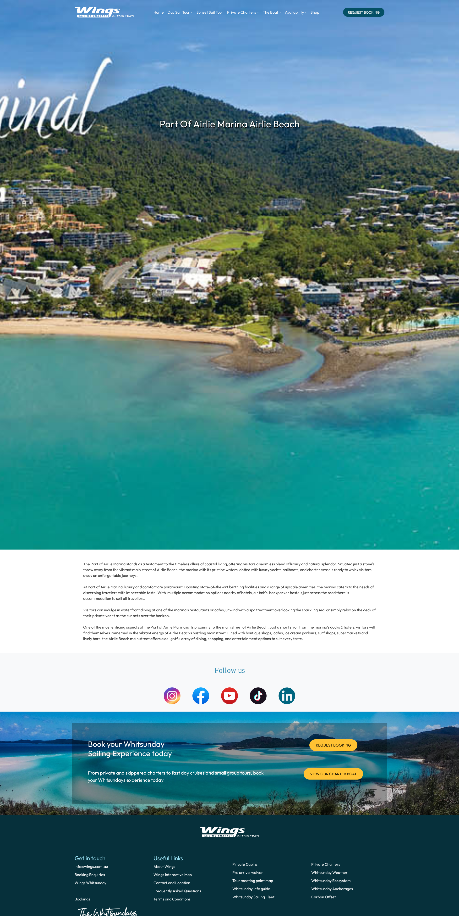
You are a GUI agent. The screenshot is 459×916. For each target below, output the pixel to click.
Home (158, 12)
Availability (294, 12)
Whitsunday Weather (329, 872)
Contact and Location (171, 882)
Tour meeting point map (252, 880)
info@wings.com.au (91, 866)
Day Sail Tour (179, 12)
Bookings (82, 899)
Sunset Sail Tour (210, 12)
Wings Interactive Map (172, 874)
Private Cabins (244, 864)
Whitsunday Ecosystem (331, 880)
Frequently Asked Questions (177, 890)
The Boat (270, 12)
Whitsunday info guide (251, 888)
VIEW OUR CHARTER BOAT (333, 773)
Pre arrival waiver (247, 872)
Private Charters (241, 12)
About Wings (164, 866)
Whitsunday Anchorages (332, 888)
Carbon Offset (323, 896)
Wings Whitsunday (90, 882)
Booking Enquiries (90, 874)
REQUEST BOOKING (364, 12)
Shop (315, 12)
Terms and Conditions (172, 899)
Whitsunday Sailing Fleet (253, 896)
